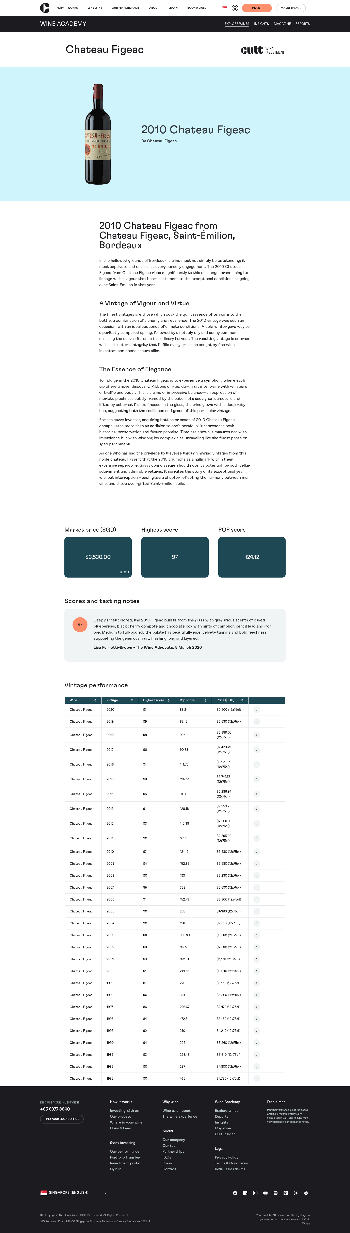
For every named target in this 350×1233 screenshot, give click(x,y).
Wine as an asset (176, 1111)
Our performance (124, 1151)
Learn (173, 7)
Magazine (282, 23)
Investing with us (124, 1111)
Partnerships (173, 1151)
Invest (257, 8)
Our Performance (126, 7)
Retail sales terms (230, 1169)
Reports (303, 23)
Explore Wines (237, 23)
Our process (120, 1116)
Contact (169, 1169)
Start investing (122, 1143)
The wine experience (179, 1116)
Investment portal (125, 1163)
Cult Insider (225, 1134)
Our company (173, 1140)
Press (167, 1163)
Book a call (196, 7)
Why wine (95, 7)
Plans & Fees (120, 1128)
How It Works (67, 7)
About (154, 7)
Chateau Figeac (105, 49)
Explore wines (226, 1111)
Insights (261, 23)
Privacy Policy (226, 1157)
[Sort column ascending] (95, 700)
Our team (170, 1146)
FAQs (166, 1157)
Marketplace (291, 8)
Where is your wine (126, 1122)
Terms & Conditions (231, 1163)
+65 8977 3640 (55, 1109)
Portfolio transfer (125, 1157)
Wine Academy (227, 1102)
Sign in (115, 1169)
